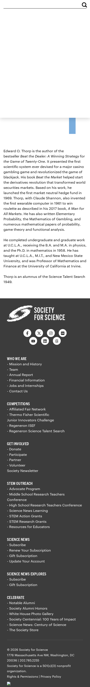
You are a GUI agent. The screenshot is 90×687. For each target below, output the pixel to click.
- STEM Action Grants (24, 516)
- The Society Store (22, 630)
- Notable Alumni (21, 603)
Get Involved (18, 443)
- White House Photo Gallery (30, 614)
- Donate (14, 449)
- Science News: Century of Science (36, 624)
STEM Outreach (20, 483)
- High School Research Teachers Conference (44, 505)
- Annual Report (20, 375)
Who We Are (17, 358)
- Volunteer (16, 465)
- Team (12, 369)
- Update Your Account (26, 561)
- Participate (17, 454)
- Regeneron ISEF (21, 425)
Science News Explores (27, 573)
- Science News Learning (27, 510)
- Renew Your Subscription (29, 550)
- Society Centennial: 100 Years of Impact (41, 619)
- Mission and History (24, 364)
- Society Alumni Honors (27, 608)
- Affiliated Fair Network (26, 409)
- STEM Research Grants (27, 521)
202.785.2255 (29, 660)
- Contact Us (17, 391)
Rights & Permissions (22, 676)
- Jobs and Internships (25, 385)
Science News (18, 539)
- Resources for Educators (28, 527)
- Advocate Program (23, 489)
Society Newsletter (22, 470)
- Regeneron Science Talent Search (36, 431)
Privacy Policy (51, 676)
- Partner (14, 460)
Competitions (18, 403)
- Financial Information (26, 380)
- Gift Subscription (22, 556)
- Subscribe (16, 545)
